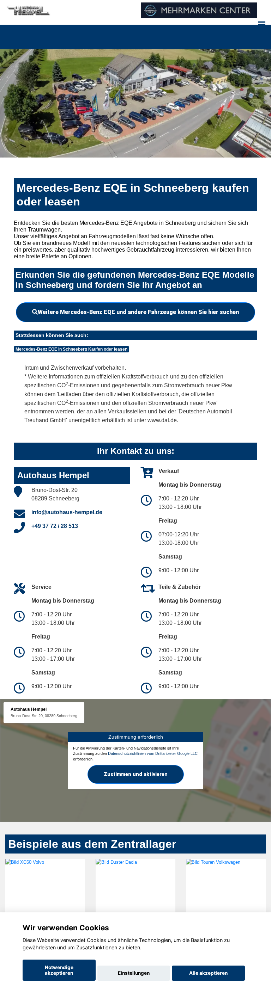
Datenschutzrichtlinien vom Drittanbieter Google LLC (153, 753)
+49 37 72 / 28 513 (54, 526)
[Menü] (261, 24)
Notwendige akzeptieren (59, 970)
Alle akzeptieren (208, 973)
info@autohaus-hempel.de (66, 512)
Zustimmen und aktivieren (136, 774)
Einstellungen (134, 973)
